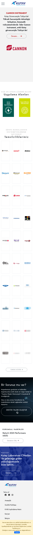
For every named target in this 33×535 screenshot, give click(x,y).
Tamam (17, 532)
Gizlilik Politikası (10, 505)
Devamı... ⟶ (11, 473)
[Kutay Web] (16, 4)
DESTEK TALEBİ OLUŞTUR (16, 410)
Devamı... (15, 32)
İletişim (7, 518)
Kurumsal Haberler (13, 429)
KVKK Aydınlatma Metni (13, 509)
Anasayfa (8, 500)
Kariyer (7, 514)
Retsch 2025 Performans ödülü (14, 434)
